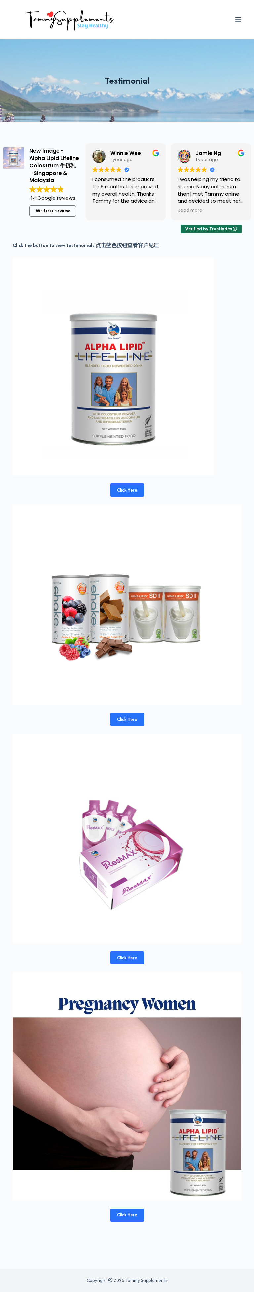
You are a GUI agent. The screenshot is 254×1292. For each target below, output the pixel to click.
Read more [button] (190, 210)
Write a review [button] (53, 211)
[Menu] (238, 20)
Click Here (127, 490)
